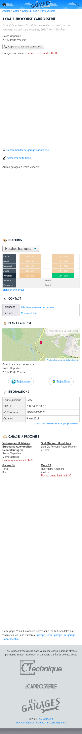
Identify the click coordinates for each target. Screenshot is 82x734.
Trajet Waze (23, 381)
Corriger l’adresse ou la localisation (62, 360)
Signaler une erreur (13, 289)
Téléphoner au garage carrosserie (37, 307)
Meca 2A (46, 465)
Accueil (4, 4)
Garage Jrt (8, 465)
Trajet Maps (63, 381)
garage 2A (60, 635)
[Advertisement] (41, 103)
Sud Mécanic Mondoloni (56, 443)
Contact (40, 722)
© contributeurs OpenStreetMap (63, 331)
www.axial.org (30, 313)
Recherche (77, 4)
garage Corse (45, 635)
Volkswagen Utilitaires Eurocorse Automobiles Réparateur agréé (17, 447)
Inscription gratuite (56, 722)
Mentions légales (25, 722)
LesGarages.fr (45, 719)
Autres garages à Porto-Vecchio (20, 166)
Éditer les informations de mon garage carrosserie (57, 424)
